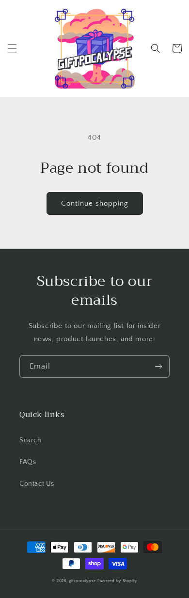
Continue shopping (94, 203)
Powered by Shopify (117, 581)
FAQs (27, 462)
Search (30, 440)
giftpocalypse (82, 581)
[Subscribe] (158, 366)
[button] (12, 48)
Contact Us (36, 484)
